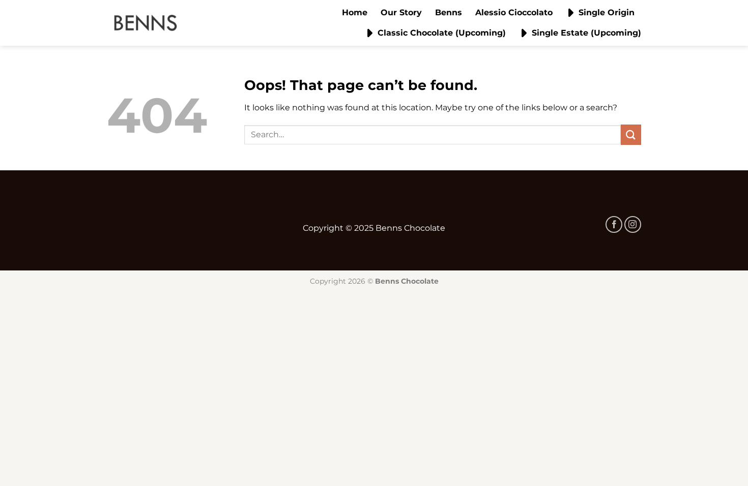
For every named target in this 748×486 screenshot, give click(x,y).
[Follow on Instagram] (632, 224)
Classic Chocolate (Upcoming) (442, 33)
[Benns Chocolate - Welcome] (145, 23)
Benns (448, 12)
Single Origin (607, 12)
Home (354, 12)
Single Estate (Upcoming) (586, 33)
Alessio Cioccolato (514, 12)
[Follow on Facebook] (614, 224)
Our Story (401, 12)
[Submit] (631, 134)
